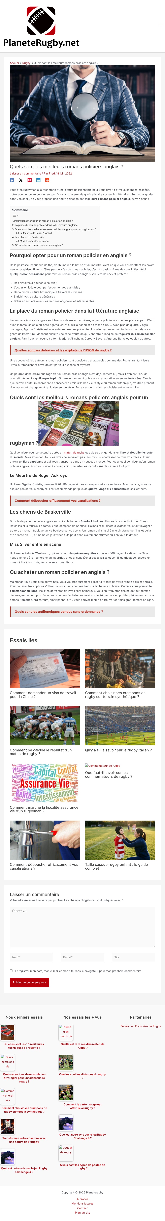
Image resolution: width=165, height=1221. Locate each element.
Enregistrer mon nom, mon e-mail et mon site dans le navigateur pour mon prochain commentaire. (78, 971)
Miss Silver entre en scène (34, 241)
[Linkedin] (38, 180)
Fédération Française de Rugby (141, 1026)
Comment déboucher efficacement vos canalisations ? (44, 866)
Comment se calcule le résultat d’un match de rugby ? (41, 752)
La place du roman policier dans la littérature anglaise (46, 225)
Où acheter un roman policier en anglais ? (39, 245)
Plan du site (82, 1212)
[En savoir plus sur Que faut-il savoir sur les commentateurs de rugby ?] (102, 765)
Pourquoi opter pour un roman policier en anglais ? (43, 220)
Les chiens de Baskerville (29, 237)
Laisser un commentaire (25, 173)
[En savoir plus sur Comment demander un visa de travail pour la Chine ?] (45, 668)
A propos (82, 1199)
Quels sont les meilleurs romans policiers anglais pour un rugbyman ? (55, 229)
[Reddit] (47, 180)
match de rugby (74, 452)
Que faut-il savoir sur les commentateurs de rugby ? (108, 774)
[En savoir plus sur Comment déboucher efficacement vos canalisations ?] (45, 840)
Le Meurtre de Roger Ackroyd (36, 233)
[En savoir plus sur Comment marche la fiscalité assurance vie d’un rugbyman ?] (45, 782)
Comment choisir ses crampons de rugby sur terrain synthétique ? (115, 695)
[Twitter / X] (21, 180)
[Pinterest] (30, 180)
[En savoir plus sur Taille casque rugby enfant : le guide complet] (120, 840)
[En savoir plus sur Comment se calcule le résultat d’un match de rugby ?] (45, 725)
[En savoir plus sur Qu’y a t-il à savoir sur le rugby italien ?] (120, 725)
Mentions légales (82, 1203)
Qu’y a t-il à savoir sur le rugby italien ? (118, 750)
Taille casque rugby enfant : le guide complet (116, 866)
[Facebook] (12, 180)
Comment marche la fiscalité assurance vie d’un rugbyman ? (44, 809)
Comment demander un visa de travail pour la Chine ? (43, 695)
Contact (82, 1208)
